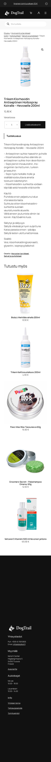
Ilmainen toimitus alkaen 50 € (25, 3)
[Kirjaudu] (38, 12)
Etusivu (7, 33)
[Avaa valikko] (45, 13)
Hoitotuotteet (15, 36)
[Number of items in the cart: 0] (30, 12)
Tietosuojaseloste (15, 708)
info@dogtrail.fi (19, 644)
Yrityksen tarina (14, 703)
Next (46, 3)
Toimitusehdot (13, 713)
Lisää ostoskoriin (33, 124)
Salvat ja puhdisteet (30, 36)
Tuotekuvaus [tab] (14, 136)
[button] (42, 49)
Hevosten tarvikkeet (20, 253)
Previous (5, 3)
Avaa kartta (12, 669)
